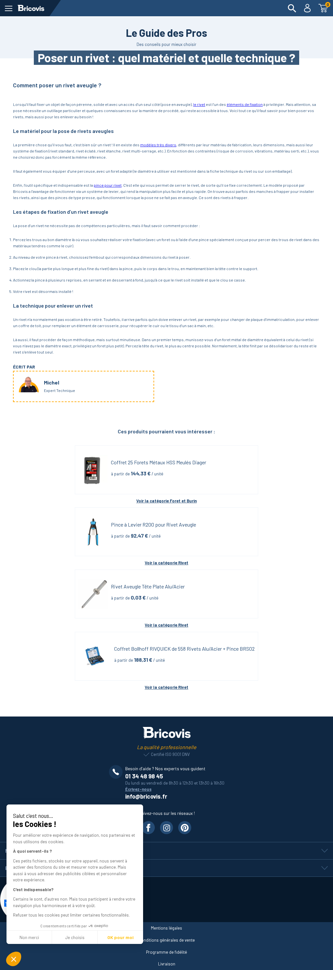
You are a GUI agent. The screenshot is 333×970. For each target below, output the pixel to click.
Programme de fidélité (166, 952)
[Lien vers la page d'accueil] (31, 8)
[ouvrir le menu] (8, 8)
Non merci (29, 937)
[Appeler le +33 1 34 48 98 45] (117, 772)
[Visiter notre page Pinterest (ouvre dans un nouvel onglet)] (184, 827)
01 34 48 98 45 (144, 776)
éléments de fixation (245, 104)
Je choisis (75, 937)
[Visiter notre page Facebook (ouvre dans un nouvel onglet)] (148, 827)
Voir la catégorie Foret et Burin (166, 500)
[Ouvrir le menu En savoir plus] (166, 868)
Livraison (166, 963)
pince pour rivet (108, 185)
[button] (13, 959)
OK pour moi (120, 937)
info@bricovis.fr (146, 796)
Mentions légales (166, 928)
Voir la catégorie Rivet (166, 562)
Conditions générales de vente (167, 940)
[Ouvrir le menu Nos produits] (166, 850)
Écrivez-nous (138, 789)
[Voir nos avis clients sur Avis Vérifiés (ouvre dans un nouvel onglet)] (166, 899)
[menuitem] (292, 8)
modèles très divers (158, 144)
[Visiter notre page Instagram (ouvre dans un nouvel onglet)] (166, 827)
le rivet (199, 104)
